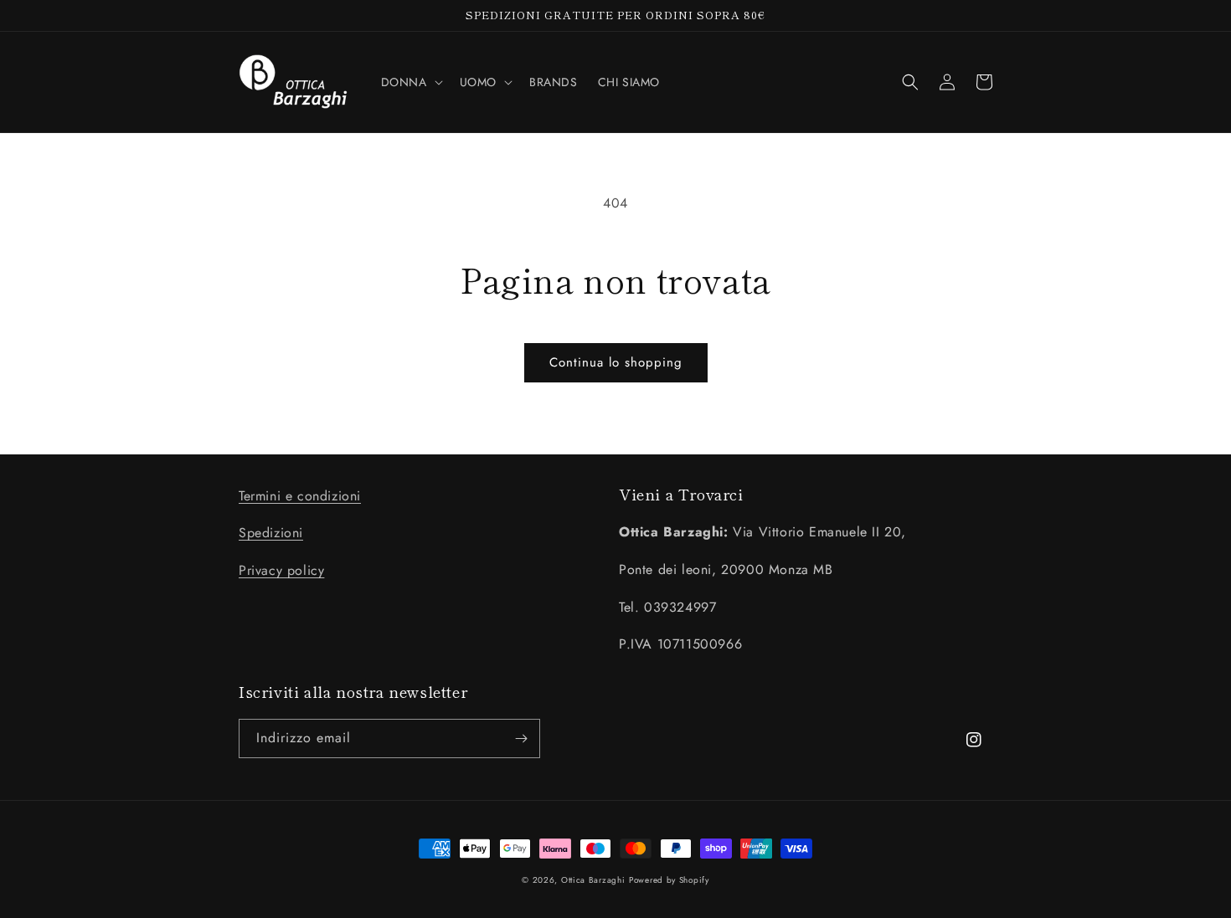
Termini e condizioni (300, 495)
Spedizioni (271, 532)
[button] (410, 82)
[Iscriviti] (520, 738)
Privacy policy (281, 570)
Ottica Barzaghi (593, 880)
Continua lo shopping (615, 362)
